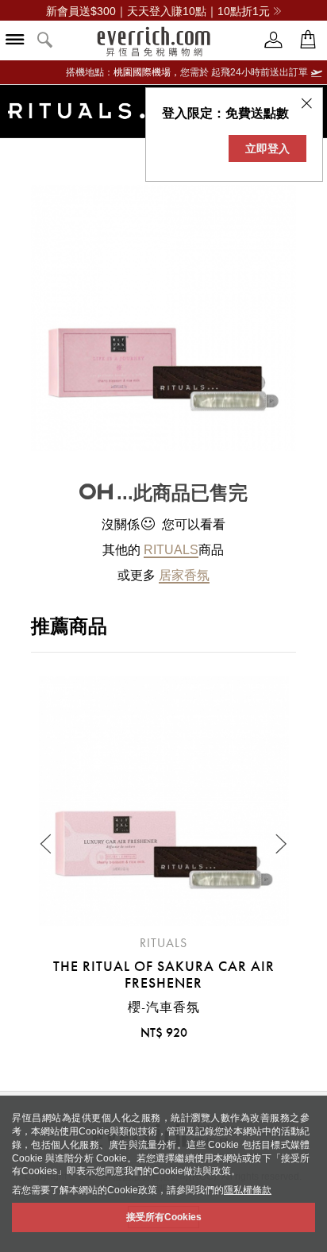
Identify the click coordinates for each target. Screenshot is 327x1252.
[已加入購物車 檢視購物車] (308, 40)
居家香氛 (184, 575)
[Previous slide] (47, 844)
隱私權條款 (247, 1190)
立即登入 (267, 148)
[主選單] (15, 40)
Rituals (171, 550)
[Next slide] (280, 844)
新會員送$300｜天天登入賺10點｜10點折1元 (158, 11)
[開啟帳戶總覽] (274, 40)
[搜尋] (45, 40)
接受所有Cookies (164, 1217)
